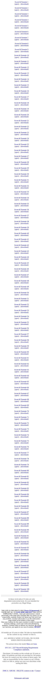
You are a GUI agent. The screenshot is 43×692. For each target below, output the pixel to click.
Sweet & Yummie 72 (21, 423)
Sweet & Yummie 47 (21, 275)
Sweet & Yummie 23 (21, 132)
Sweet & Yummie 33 (21, 192)
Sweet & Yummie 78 (21, 459)
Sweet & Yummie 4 (21, 20)
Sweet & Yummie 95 (21, 559)
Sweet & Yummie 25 (21, 144)
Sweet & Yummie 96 (21, 565)
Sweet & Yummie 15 (21, 85)
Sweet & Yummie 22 (21, 127)
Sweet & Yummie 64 (21, 376)
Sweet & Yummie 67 (21, 393)
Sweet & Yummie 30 (21, 174)
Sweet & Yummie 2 (21, 8)
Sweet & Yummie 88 (21, 518)
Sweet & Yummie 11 (21, 61)
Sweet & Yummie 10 (21, 55)
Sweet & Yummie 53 (21, 310)
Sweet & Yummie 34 (21, 198)
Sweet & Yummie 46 (21, 269)
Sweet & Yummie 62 (21, 364)
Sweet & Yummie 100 (21, 589)
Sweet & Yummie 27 (21, 156)
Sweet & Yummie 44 (21, 257)
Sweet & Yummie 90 (21, 530)
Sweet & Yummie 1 (21, 2)
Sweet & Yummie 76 (21, 447)
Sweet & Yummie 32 (21, 186)
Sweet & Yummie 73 (21, 429)
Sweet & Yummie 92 (21, 542)
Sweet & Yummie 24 (21, 138)
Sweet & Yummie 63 (21, 370)
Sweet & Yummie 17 (21, 97)
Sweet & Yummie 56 (21, 328)
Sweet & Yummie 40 (21, 233)
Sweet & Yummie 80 (21, 470)
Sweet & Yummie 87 (21, 512)
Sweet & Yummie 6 (21, 32)
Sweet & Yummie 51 (21, 298)
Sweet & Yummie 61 (21, 358)
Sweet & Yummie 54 (21, 316)
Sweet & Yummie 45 (21, 263)
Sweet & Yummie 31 (21, 180)
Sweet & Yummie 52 (21, 304)
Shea (28, 644)
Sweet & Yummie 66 (21, 387)
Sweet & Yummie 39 (21, 227)
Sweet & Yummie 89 (21, 524)
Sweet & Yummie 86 (21, 506)
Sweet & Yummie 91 (21, 536)
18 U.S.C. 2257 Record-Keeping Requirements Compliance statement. (21, 649)
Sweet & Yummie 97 (21, 571)
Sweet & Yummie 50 (21, 293)
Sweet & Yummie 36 (21, 210)
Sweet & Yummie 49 (21, 287)
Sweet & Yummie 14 (21, 79)
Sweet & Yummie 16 (21, 91)
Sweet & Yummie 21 (21, 121)
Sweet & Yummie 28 (21, 162)
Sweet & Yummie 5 (21, 26)
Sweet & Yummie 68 (21, 399)
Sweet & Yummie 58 (21, 340)
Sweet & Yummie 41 (21, 239)
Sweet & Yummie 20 (21, 115)
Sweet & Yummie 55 (21, 322)
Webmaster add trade (21, 678)
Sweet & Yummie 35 (21, 204)
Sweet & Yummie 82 (21, 482)
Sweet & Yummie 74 (21, 435)
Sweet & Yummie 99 (21, 583)
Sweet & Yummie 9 (21, 49)
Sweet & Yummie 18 (21, 103)
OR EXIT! (37, 627)
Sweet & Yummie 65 (21, 382)
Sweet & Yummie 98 (21, 577)
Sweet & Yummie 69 (21, 405)
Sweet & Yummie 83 (21, 488)
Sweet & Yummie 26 (21, 150)
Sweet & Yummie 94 (21, 554)
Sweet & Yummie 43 (21, 251)
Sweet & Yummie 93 (21, 548)
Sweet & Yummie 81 (21, 476)
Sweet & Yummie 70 (21, 411)
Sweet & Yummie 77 (21, 453)
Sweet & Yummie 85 (21, 500)
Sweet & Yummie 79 (21, 465)
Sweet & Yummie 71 (21, 417)
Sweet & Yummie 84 (21, 494)
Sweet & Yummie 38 (21, 221)
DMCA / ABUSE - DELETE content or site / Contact (21, 671)
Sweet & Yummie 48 (21, 281)
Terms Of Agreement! (32, 610)
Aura (35, 644)
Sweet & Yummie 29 (21, 168)
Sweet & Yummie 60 (21, 352)
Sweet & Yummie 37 (21, 215)
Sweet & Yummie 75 (21, 441)
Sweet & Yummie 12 (21, 67)
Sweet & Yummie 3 (21, 14)
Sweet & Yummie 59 (21, 346)
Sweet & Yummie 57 (21, 334)
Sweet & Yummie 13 (21, 73)
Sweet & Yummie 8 (21, 43)
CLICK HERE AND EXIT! (24, 612)
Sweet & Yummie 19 (21, 109)
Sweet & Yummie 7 (21, 38)
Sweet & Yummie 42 (21, 245)
